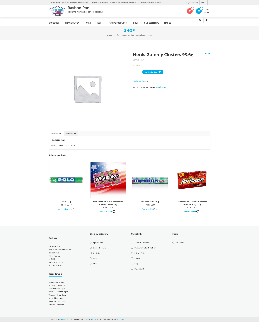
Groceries (54, 23)
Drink (88, 23)
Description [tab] (56, 133)
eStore (93, 319)
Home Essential (151, 23)
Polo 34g (66, 201)
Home (109, 35)
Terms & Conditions (142, 242)
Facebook (180, 242)
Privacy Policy (140, 253)
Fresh (99, 23)
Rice (95, 263)
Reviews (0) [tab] (71, 133)
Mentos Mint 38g (150, 201)
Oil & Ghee (97, 253)
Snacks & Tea (72, 23)
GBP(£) (203, 2)
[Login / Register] (207, 20)
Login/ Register (192, 2)
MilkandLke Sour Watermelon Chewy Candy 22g (108, 203)
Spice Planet (98, 242)
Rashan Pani (79, 7)
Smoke (167, 23)
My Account (139, 269)
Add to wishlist (139, 81)
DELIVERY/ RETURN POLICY (145, 248)
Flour (95, 258)
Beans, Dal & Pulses (101, 248)
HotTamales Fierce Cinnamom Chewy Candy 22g (192, 203)
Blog (136, 263)
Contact (137, 258)
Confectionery (120, 35)
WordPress (120, 319)
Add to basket (151, 72)
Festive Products (118, 23)
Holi (135, 23)
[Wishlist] (190, 11)
